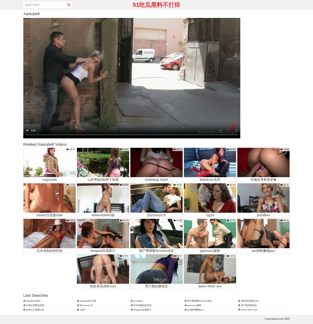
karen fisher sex (248, 309)
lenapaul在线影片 (142, 309)
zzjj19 (82, 309)
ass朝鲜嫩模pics (195, 309)
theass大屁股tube (34, 309)
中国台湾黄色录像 (34, 305)
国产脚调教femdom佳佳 (199, 301)
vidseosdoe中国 (87, 301)
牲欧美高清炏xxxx (249, 301)
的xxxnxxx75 (86, 305)
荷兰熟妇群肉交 (248, 305)
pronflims (138, 301)
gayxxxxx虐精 (193, 305)
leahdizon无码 (32, 301)
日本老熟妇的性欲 (142, 305)
